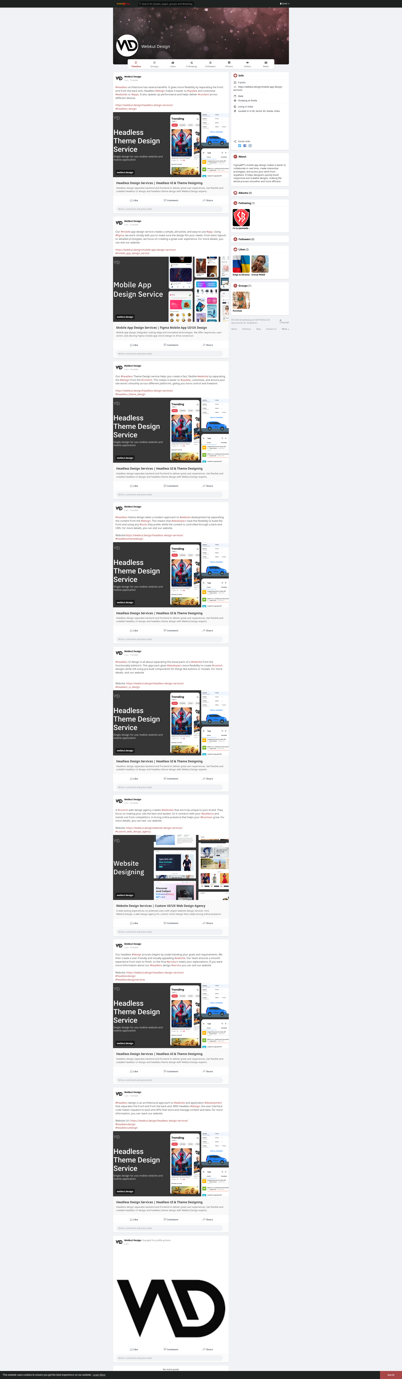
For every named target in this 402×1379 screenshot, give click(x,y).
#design (160, 91)
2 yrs (126, 80)
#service (176, 965)
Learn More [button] (99, 1375)
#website (202, 376)
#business (206, 817)
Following (245, 203)
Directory (246, 329)
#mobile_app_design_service (132, 253)
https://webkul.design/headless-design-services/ (144, 105)
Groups (243, 285)
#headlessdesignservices (130, 979)
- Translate (133, 80)
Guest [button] (284, 3)
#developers (178, 521)
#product (172, 961)
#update (192, 91)
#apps (135, 94)
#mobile (125, 231)
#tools (143, 524)
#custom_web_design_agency (133, 831)
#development (213, 1102)
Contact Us (271, 329)
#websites (121, 94)
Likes (242, 249)
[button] (166, 3)
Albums (243, 193)
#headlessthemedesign (129, 538)
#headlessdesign (125, 976)
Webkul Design (155, 46)
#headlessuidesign (126, 1127)
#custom (217, 665)
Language (284, 322)
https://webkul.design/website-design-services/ (154, 828)
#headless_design (126, 108)
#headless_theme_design (130, 394)
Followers (245, 239)
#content (203, 94)
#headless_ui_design (127, 687)
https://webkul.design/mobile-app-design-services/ (145, 249)
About (234, 329)
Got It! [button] (391, 1375)
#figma (119, 235)
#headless (121, 87)
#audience (207, 813)
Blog (258, 329)
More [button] (284, 328)
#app (209, 231)
